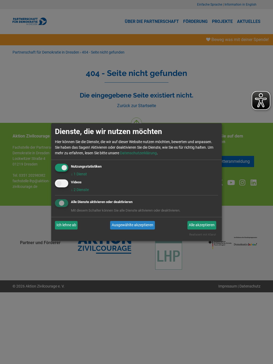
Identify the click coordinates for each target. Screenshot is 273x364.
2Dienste (80, 190)
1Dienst (79, 174)
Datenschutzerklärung (138, 153)
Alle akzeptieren (202, 225)
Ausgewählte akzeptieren (132, 225)
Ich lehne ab (66, 225)
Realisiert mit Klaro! (202, 234)
